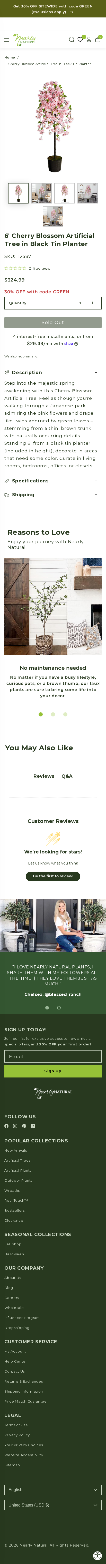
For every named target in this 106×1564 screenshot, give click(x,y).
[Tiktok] (33, 1126)
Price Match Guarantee (25, 1401)
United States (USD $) (28, 1505)
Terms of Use (16, 1425)
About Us (12, 1278)
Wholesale (14, 1308)
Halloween (14, 1254)
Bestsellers (14, 1210)
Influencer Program (22, 1318)
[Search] (71, 39)
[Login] (89, 39)
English (15, 1490)
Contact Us (14, 1371)
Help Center (15, 1361)
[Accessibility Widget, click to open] (97, 1555)
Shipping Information (23, 1391)
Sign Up (52, 1071)
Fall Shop (12, 1244)
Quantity (17, 303)
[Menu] (6, 40)
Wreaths (12, 1190)
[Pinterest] (25, 1126)
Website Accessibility (23, 1455)
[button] (53, 373)
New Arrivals (15, 1150)
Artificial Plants (17, 1170)
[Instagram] (16, 1126)
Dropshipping (16, 1328)
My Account (15, 1351)
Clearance (13, 1220)
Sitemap (12, 1465)
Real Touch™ (16, 1200)
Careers (11, 1298)
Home (9, 57)
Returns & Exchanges (23, 1381)
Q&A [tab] (67, 776)
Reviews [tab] (43, 776)
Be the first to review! (53, 876)
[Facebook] (7, 1126)
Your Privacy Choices (23, 1445)
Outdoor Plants (18, 1180)
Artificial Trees (17, 1160)
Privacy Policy (17, 1435)
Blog (8, 1288)
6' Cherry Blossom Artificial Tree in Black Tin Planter (47, 64)
